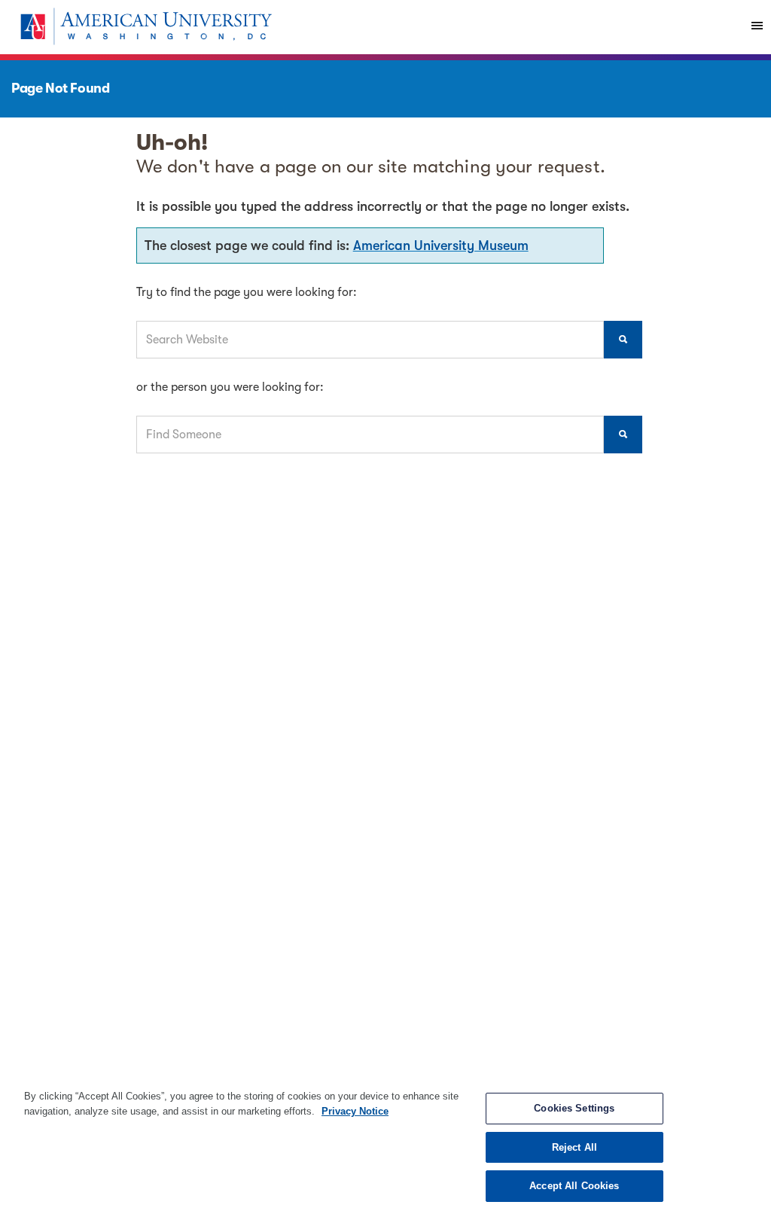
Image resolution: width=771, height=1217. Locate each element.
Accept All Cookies (574, 1185)
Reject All (574, 1147)
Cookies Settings (574, 1108)
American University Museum (441, 245)
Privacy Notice (355, 1111)
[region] (385, 1145)
